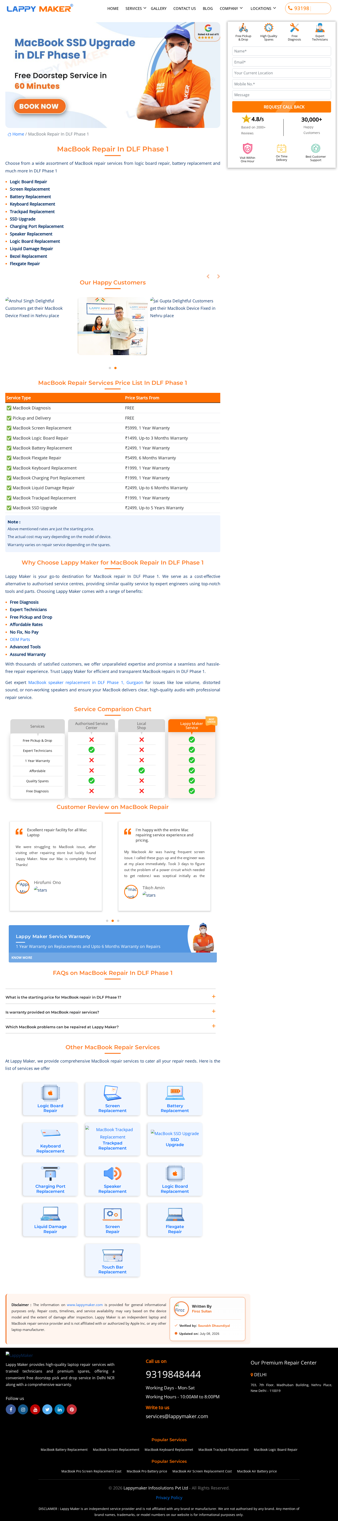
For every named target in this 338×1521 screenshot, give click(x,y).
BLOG (208, 8)
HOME (113, 8)
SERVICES (134, 8)
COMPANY (229, 8)
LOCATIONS (261, 8)
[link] (183, 1416)
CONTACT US (184, 8)
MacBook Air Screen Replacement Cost (202, 1471)
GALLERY (158, 8)
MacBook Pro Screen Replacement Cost (91, 1471)
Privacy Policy (169, 1497)
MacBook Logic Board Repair (276, 1449)
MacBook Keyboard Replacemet (169, 1449)
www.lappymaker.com (85, 1304)
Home (17, 134)
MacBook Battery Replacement (64, 1449)
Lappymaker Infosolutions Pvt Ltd (156, 1488)
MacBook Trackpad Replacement (223, 1449)
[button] (110, 368)
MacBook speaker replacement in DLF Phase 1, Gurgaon (86, 682)
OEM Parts (20, 639)
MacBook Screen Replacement (116, 1449)
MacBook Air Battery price (257, 1471)
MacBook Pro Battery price (147, 1471)
